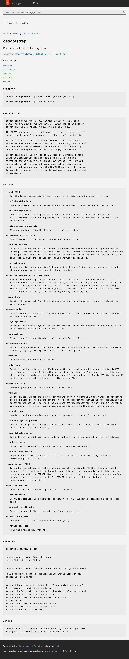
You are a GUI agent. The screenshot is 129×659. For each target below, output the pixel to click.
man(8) (16, 33)
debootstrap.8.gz (32, 33)
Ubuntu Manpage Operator (30, 646)
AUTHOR (7, 81)
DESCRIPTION (9, 69)
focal (6, 33)
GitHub (56, 646)
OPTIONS (7, 73)
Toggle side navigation (17, 23)
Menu (35, 3)
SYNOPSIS (7, 65)
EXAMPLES (8, 77)
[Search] (124, 12)
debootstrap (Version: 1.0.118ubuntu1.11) (33, 54)
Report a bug (61, 54)
